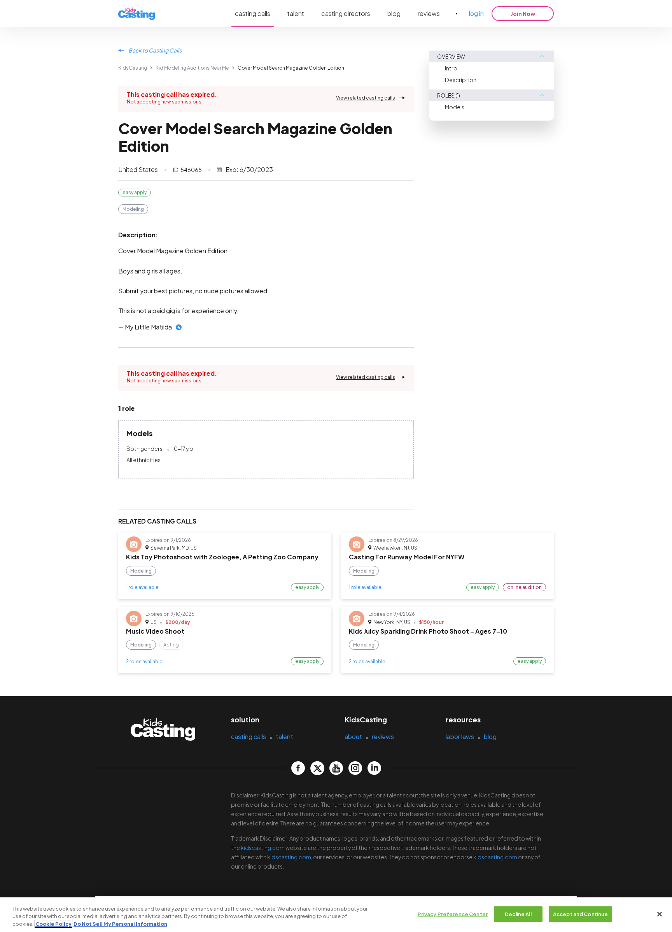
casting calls (252, 13)
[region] (336, 914)
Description (460, 79)
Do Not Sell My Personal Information (120, 924)
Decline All (518, 914)
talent (295, 13)
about (353, 736)
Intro (451, 68)
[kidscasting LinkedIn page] (374, 768)
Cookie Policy (53, 924)
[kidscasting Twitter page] (317, 768)
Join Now (523, 13)
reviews (429, 13)
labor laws (460, 736)
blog (394, 13)
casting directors (345, 13)
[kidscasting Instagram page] (355, 768)
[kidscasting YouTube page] (336, 768)
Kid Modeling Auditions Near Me (192, 68)
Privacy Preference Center (453, 914)
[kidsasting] (136, 14)
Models (454, 106)
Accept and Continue (580, 914)
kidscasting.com (263, 847)
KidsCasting (132, 68)
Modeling (133, 209)
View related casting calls (365, 98)
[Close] (659, 914)
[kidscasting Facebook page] (298, 768)
